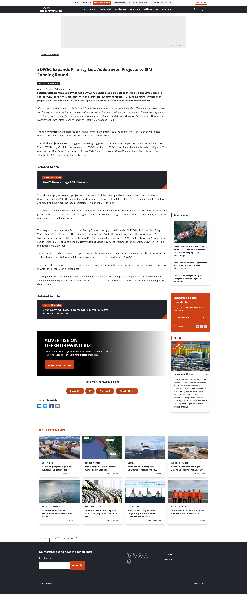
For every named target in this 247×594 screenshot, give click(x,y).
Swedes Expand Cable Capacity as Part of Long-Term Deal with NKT (101, 513)
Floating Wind (105, 9)
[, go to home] (51, 9)
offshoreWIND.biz (102, 3)
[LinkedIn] (205, 326)
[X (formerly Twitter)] (201, 326)
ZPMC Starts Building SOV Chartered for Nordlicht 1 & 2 (142, 468)
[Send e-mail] (146, 555)
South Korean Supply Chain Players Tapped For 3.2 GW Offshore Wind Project (142, 513)
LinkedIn (75, 391)
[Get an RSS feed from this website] (128, 561)
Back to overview (50, 54)
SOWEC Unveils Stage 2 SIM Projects (65, 182)
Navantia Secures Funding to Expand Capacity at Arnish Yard (187, 468)
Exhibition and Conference (162, 3)
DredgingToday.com (121, 3)
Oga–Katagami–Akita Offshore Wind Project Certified (100, 468)
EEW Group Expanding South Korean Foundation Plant (57, 468)
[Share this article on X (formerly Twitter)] (45, 406)
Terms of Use (168, 559)
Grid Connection (151, 9)
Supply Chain (120, 9)
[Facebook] (197, 326)
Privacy (170, 554)
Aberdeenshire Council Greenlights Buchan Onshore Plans (57, 513)
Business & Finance (48, 83)
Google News (126, 391)
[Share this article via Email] (57, 406)
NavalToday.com (140, 3)
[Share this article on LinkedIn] (39, 406)
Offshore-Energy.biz (82, 3)
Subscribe (183, 317)
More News (167, 9)
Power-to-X (135, 9)
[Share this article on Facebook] (51, 406)
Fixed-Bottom (88, 9)
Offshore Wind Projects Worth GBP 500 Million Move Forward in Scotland (75, 311)
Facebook (105, 391)
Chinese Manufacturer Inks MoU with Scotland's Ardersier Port (187, 512)
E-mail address (46, 558)
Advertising (201, 3)
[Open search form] (195, 9)
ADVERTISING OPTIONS (59, 365)
